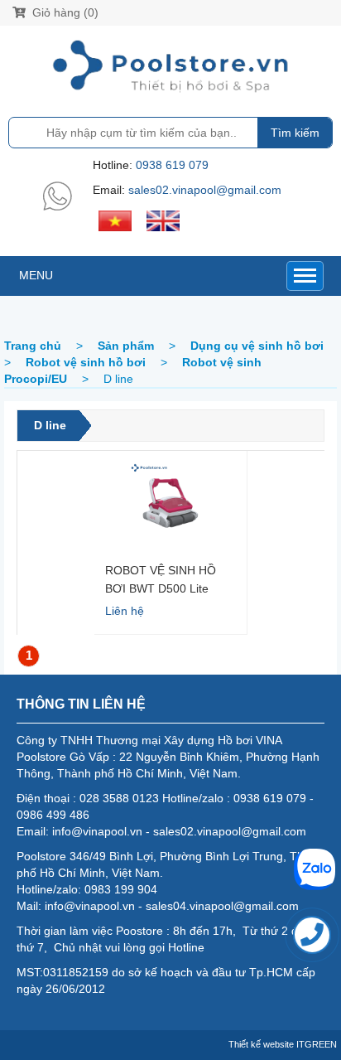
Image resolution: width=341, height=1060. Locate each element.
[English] (163, 219)
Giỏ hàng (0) (63, 12)
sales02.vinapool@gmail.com (204, 189)
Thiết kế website (261, 1044)
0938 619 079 (172, 165)
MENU (36, 275)
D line (50, 425)
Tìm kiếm (295, 132)
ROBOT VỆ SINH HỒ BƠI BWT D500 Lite (160, 579)
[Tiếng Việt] (115, 219)
